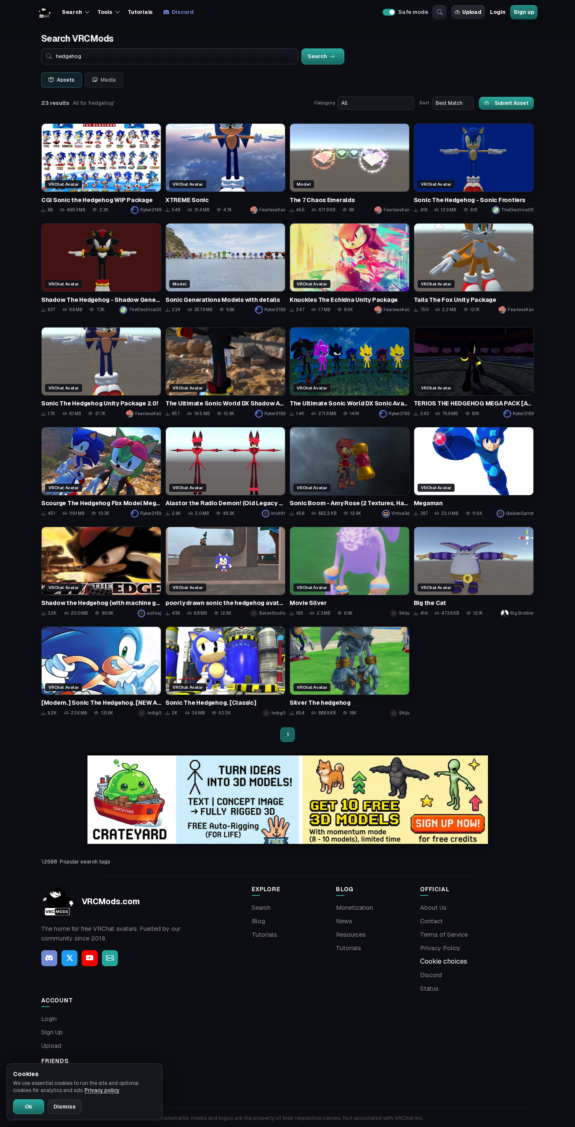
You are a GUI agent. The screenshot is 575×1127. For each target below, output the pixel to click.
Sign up (524, 12)
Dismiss (64, 1106)
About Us (433, 907)
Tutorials (140, 12)
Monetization (354, 907)
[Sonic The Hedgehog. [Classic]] (225, 671)
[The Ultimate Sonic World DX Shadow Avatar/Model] (225, 372)
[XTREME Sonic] (225, 168)
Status (429, 988)
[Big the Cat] (474, 572)
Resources (351, 934)
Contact (431, 921)
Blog (258, 921)
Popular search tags (85, 861)
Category (324, 103)
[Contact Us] (110, 958)
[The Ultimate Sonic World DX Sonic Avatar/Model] (350, 372)
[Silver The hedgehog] (350, 671)
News (344, 921)
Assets (66, 80)
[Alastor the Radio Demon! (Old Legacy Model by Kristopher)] (225, 472)
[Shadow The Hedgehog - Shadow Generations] (101, 268)
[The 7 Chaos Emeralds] (350, 168)
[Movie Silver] (350, 572)
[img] (287, 799)
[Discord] (49, 958)
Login (497, 12)
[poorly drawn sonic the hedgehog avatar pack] (225, 572)
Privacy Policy (440, 948)
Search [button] (72, 12)
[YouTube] (90, 958)
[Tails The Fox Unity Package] (474, 268)
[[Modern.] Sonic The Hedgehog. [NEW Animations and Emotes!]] (101, 671)
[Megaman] (474, 472)
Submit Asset (512, 103)
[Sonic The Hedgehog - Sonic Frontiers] (474, 168)
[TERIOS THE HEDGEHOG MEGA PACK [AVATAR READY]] (474, 372)
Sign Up (52, 1032)
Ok (28, 1106)
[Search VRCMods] (439, 12)
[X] (69, 958)
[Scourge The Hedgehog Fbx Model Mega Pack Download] (101, 472)
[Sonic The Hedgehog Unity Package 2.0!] (101, 372)
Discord (182, 12)
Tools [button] (104, 12)
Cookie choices (443, 961)
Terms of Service (444, 934)
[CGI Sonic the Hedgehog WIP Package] (101, 168)
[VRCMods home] (44, 12)
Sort (424, 103)
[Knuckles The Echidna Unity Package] (350, 268)
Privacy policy (102, 1090)
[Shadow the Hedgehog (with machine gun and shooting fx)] (101, 572)
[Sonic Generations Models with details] (225, 268)
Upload (472, 12)
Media (108, 80)
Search (261, 907)
